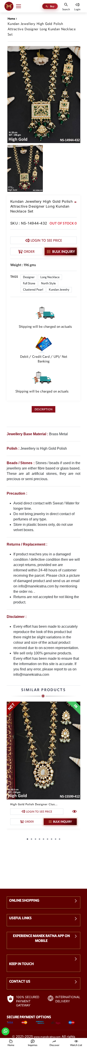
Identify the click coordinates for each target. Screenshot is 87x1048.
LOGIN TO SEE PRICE (46, 240)
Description (43, 409)
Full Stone (29, 283)
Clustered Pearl (33, 289)
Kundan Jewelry (59, 289)
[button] (20, 6)
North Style (48, 283)
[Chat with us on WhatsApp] (5, 1030)
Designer (29, 277)
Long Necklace (50, 277)
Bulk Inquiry (63, 251)
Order (29, 251)
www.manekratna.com (47, 1036)
